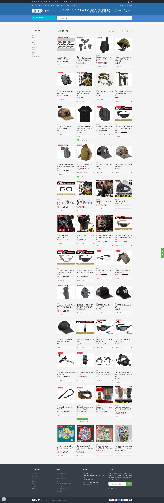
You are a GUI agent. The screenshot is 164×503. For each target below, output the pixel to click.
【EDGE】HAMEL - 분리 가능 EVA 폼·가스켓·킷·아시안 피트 (65, 203)
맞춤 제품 (34, 476)
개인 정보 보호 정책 (62, 488)
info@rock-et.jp (91, 484)
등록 (129, 484)
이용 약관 (59, 486)
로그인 (122, 5)
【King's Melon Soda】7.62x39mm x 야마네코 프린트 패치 (84, 448)
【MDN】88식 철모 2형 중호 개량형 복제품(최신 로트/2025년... (123, 59)
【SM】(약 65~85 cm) (82, 419)
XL (86, 140)
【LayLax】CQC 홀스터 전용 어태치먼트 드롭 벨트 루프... (123, 409)
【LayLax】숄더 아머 (121, 201)
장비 (33, 54)
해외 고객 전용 (61, 478)
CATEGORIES (38, 18)
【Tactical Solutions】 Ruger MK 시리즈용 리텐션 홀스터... (66, 307)
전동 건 (34, 37)
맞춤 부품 (34, 47)
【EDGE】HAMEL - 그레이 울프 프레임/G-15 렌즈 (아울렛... (85, 272)
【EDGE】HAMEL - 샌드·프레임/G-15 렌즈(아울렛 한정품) (123, 237)
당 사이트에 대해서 (62, 473)
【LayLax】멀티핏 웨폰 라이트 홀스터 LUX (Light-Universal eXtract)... (104, 59)
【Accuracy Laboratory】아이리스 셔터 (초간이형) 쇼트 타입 (123, 374)
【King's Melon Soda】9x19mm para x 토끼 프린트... (65, 448)
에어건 (33, 40)
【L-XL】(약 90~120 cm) (82, 421)
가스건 (33, 35)
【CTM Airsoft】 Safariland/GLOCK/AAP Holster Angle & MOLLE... (84, 59)
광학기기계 (35, 49)
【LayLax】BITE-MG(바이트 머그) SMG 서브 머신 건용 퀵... (104, 237)
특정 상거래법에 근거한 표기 (65, 483)
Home (33, 23)
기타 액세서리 (35, 57)
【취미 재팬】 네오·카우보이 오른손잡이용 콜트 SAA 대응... (123, 93)
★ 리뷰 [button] (162, 253)
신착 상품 (34, 473)
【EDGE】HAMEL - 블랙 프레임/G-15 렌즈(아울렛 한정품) (123, 128)
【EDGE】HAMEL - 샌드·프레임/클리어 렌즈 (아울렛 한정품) (65, 272)
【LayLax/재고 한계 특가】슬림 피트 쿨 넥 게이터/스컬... (84, 93)
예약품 (33, 478)
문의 (58, 481)
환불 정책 (59, 491)
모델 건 (34, 42)
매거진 (33, 45)
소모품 (33, 52)
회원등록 (129, 5)
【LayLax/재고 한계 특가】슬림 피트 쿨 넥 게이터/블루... (84, 203)
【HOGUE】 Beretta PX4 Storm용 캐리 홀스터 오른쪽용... (65, 166)
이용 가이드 (60, 476)
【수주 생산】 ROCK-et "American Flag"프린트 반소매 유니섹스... (85, 128)
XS (77, 140)
